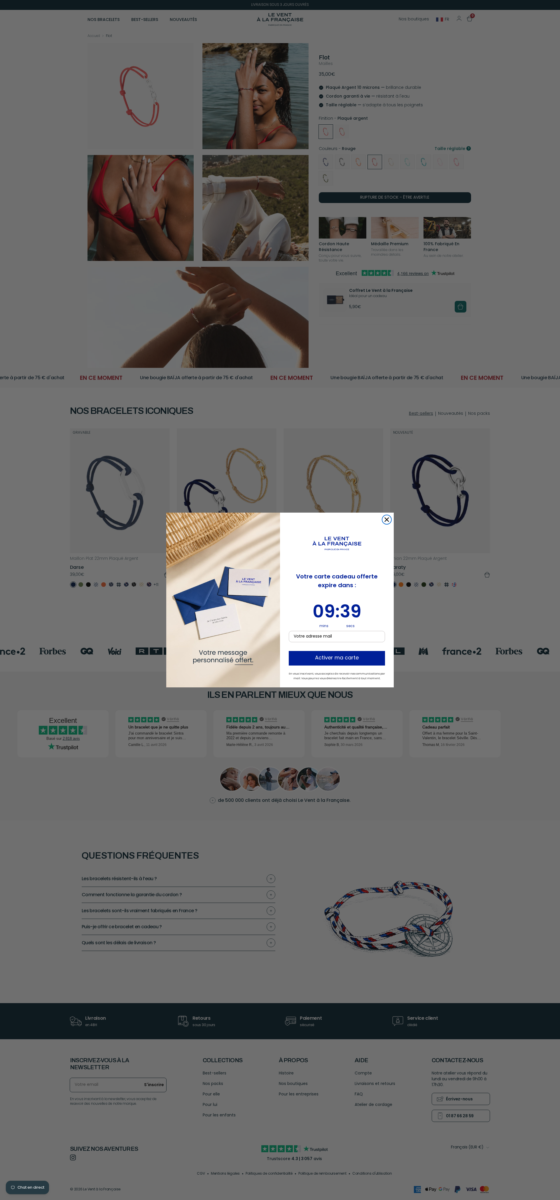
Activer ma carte (337, 658)
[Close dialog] (386, 519)
